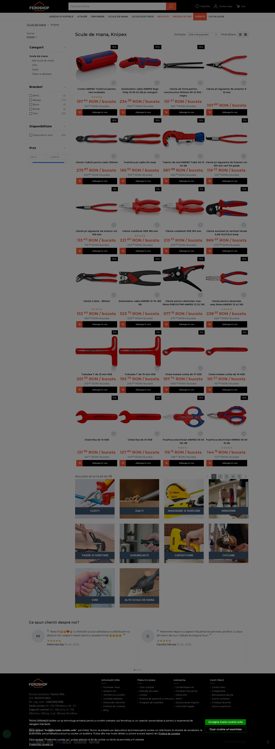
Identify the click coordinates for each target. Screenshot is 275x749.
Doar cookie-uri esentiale (225, 729)
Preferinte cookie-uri (41, 744)
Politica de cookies (169, 733)
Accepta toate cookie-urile (225, 722)
